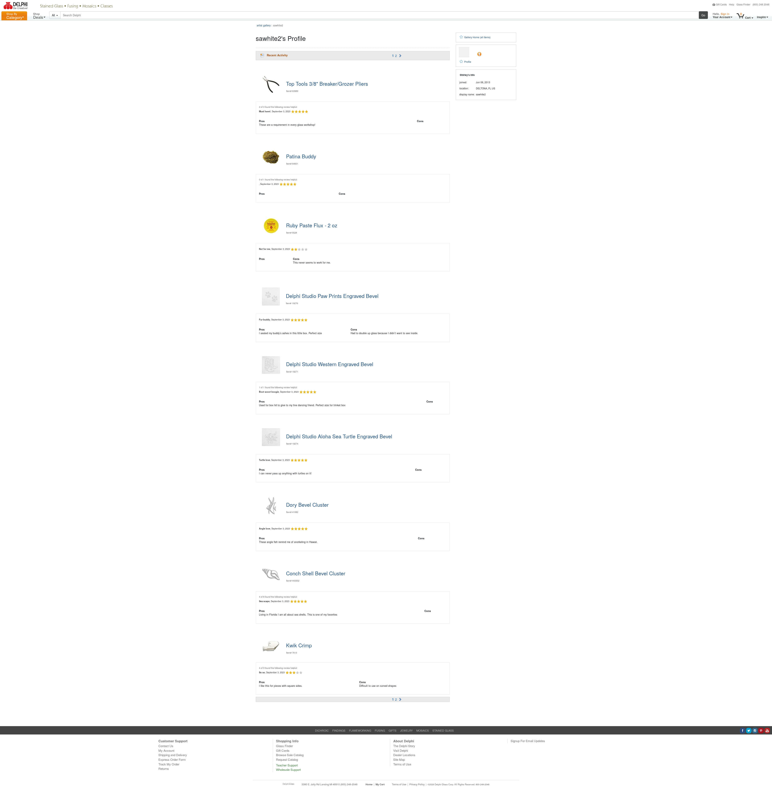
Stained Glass (51, 6)
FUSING (380, 730)
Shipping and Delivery (172, 755)
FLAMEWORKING (360, 730)
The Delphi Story (404, 746)
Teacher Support (287, 765)
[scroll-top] (766, 787)
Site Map (399, 759)
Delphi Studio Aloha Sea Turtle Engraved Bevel (339, 436)
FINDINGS (338, 730)
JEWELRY (406, 730)
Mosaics (89, 6)
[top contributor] (479, 54)
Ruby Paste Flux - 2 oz (311, 225)
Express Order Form (172, 759)
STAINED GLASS (443, 730)
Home (369, 784)
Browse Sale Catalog (290, 755)
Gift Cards (721, 4)
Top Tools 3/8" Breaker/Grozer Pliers (327, 83)
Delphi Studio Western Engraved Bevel (329, 364)
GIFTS (392, 730)
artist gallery (264, 25)
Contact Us (165, 746)
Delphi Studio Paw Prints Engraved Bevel (332, 295)
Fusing (72, 6)
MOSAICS (422, 730)
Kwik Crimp (299, 645)
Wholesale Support (288, 769)
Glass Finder (743, 4)
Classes (107, 6)
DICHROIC (322, 730)
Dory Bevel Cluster (307, 504)
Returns (163, 768)
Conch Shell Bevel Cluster (315, 573)
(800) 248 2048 (760, 4)
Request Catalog (287, 759)
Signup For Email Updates (528, 741)
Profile (467, 61)
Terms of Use (402, 764)
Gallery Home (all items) (477, 37)
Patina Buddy (301, 156)
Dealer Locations (404, 755)
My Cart (380, 784)
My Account (166, 750)
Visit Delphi (400, 750)
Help (731, 4)
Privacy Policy (417, 784)
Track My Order (168, 764)
